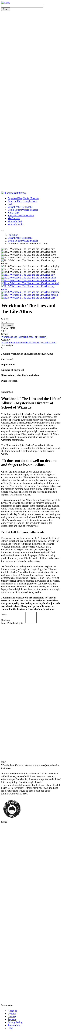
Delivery (12, 1016)
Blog (10, 1028)
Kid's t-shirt (13, 212)
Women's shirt (15, 221)
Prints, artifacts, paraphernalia (22, 201)
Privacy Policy (15, 1022)
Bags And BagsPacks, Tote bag (23, 198)
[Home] (5, 2)
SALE (11, 204)
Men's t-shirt (14, 218)
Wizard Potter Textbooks (20, 207)
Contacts (12, 1013)
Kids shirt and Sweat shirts (21, 215)
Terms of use (14, 1025)
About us (12, 1010)
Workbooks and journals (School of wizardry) (24, 336)
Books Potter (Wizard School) (23, 209)
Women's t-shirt (15, 224)
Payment (12, 1019)
